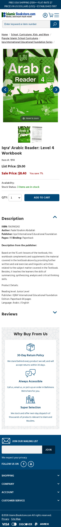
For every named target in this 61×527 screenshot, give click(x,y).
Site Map (16, 519)
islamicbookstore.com (19, 14)
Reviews (9, 314)
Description (13, 218)
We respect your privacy (14, 458)
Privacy (5, 519)
